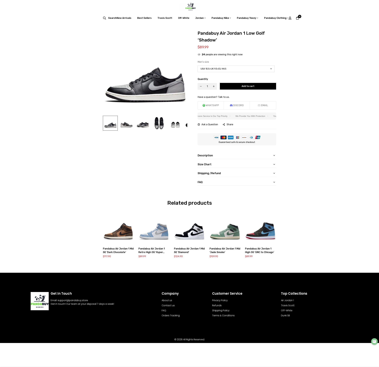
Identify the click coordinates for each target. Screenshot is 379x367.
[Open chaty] (374, 341)
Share (230, 124)
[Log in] (290, 18)
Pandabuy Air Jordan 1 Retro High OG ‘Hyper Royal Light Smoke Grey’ (152, 252)
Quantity (203, 79)
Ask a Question (209, 124)
